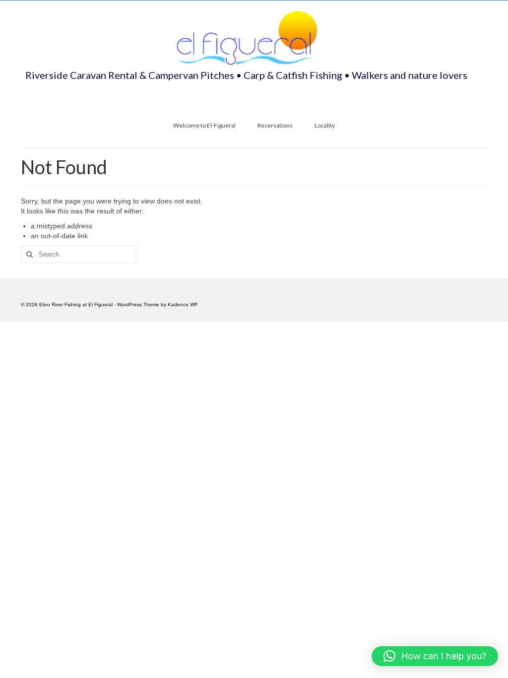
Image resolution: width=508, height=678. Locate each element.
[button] (435, 656)
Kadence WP (183, 304)
